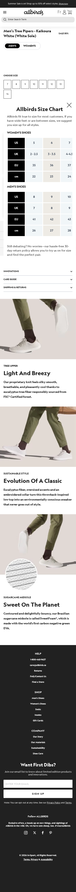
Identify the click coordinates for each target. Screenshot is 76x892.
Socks (38, 709)
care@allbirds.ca (38, 665)
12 (52, 84)
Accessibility (47, 860)
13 (61, 84)
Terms (68, 803)
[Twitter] (34, 832)
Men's (12, 46)
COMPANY (38, 731)
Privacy (34, 860)
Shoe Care (38, 754)
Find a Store (38, 682)
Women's (29, 46)
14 (7, 94)
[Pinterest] (50, 832)
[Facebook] (43, 832)
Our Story (38, 737)
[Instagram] (26, 832)
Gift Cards (38, 721)
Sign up (38, 794)
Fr (59, 12)
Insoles (38, 715)
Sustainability (38, 748)
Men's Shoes (38, 698)
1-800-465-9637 (38, 660)
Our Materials (38, 742)
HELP (38, 653)
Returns (38, 671)
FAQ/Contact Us (38, 676)
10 (34, 84)
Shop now (63, 4)
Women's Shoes (38, 704)
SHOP (38, 692)
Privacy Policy (53, 803)
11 (43, 84)
